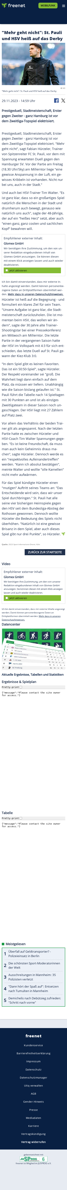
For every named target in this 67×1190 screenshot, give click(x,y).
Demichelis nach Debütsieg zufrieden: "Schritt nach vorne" (34, 1000)
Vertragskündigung (33, 1134)
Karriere (33, 1126)
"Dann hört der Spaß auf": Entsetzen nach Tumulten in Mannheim (33, 988)
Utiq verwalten (33, 1085)
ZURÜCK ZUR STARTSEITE (45, 552)
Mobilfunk (48, 5)
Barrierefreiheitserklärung (33, 1053)
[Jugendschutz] (34, 1158)
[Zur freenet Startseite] (13, 4)
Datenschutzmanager (33, 1077)
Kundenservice (33, 1045)
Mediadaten (33, 1118)
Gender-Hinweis (33, 1101)
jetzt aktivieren (18, 270)
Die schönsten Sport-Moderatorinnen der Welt (34, 965)
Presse (33, 1109)
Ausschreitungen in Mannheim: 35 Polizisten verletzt (32, 977)
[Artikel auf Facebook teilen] (56, 100)
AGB (33, 1093)
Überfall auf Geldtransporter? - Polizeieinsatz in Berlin (29, 953)
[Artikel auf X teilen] (63, 100)
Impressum (33, 1061)
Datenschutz (34, 1069)
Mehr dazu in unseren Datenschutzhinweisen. (35, 294)
